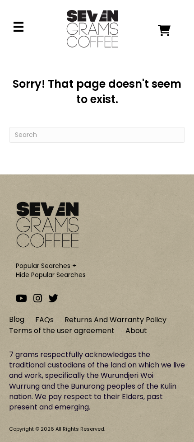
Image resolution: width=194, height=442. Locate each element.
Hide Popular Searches (51, 274)
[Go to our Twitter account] (53, 299)
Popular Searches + (46, 265)
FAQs (44, 320)
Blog (16, 319)
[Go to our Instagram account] (37, 299)
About (136, 330)
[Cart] (171, 30)
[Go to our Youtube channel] (21, 299)
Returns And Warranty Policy (115, 320)
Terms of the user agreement (62, 330)
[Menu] (18, 26)
